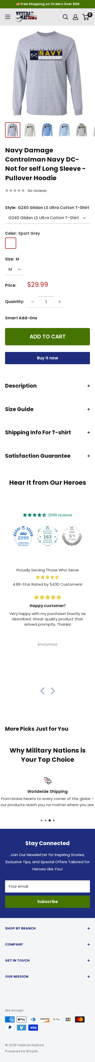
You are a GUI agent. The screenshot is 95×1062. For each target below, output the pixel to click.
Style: (47, 207)
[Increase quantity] (59, 301)
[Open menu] (7, 17)
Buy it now (47, 358)
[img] (47, 577)
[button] (43, 690)
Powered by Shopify (21, 1051)
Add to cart (48, 336)
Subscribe (47, 901)
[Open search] (65, 17)
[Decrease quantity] (32, 301)
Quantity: (14, 301)
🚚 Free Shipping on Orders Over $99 (48, 4)
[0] (86, 17)
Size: (12, 259)
